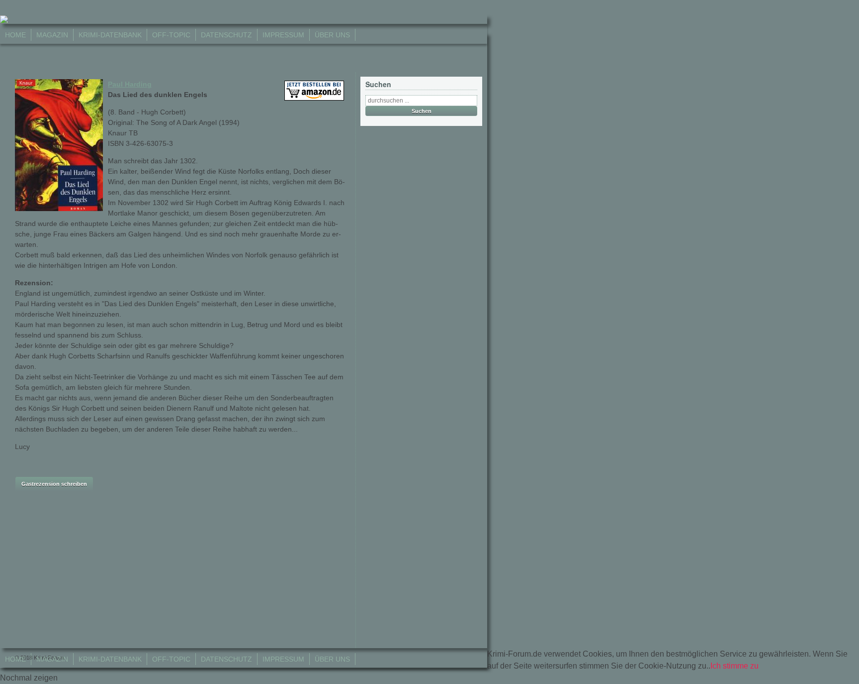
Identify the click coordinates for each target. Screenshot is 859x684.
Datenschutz (226, 35)
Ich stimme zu (734, 666)
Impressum (283, 35)
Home (15, 35)
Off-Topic (171, 35)
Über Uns (332, 35)
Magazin (52, 35)
